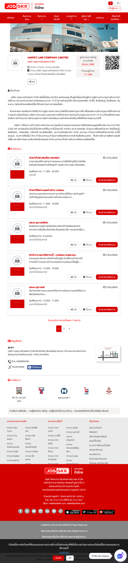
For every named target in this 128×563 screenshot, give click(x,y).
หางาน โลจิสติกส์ (31, 429)
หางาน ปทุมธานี (70, 438)
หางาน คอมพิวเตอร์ (31, 445)
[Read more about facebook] (20, 511)
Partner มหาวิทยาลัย (98, 463)
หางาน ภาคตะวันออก (53, 457)
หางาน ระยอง (72, 456)
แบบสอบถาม (95, 454)
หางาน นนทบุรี (72, 432)
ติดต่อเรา (93, 432)
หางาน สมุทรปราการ (72, 462)
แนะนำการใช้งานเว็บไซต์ (99, 445)
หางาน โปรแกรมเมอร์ (13, 445)
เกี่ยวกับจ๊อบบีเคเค (115, 17)
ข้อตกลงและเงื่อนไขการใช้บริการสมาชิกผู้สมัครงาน (64, 537)
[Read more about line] (54, 511)
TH (110, 3)
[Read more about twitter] (27, 511)
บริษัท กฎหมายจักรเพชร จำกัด (41, 62)
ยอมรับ (58, 558)
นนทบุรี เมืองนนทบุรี (38, 207)
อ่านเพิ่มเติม (64, 552)
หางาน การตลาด (12, 437)
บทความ (100, 18)
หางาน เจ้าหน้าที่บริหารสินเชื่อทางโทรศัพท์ (47, 74)
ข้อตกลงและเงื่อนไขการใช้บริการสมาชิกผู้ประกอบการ (64, 531)
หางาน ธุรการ (13, 460)
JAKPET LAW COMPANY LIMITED (47, 57)
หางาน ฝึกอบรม (29, 457)
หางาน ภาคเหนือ (53, 441)
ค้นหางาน (41, 16)
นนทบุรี (32, 175)
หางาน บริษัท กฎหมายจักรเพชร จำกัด (47, 71)
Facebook (36, 367)
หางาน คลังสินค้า (30, 437)
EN (118, 3)
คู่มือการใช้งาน (86, 17)
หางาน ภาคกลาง (53, 429)
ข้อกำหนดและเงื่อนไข (98, 437)
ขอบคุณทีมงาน (96, 450)
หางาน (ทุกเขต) (52, 67)
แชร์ (33, 82)
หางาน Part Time (12, 429)
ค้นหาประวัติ (57, 17)
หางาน (33, 67)
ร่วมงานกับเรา (95, 428)
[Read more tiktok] (60, 511)
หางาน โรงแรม (13, 456)
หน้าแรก (10, 18)
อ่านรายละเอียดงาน (106, 180)
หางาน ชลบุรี (72, 428)
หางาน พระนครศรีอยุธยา (72, 448)
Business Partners (98, 459)
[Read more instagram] (40, 511)
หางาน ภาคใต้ (54, 436)
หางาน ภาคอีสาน (53, 449)
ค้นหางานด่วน (27, 17)
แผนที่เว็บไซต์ (95, 441)
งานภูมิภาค (71, 16)
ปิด (70, 558)
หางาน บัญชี (12, 451)
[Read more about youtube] (33, 511)
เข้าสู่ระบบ (113, 8)
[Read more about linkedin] (47, 511)
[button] (16, 37)
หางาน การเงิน (31, 451)
